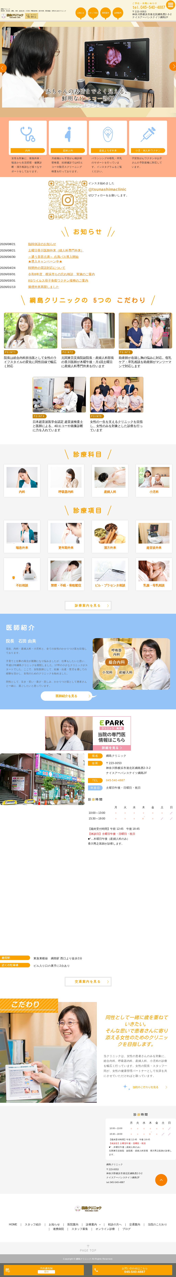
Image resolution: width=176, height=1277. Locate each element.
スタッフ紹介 (33, 1224)
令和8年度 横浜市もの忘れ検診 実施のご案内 (61, 274)
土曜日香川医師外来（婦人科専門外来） (56, 250)
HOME (13, 1224)
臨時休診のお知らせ (42, 244)
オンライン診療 (105, 1228)
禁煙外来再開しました (43, 287)
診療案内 (91, 1224)
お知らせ (54, 1224)
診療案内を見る (88, 605)
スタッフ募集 (80, 1228)
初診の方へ (115, 1224)
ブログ (126, 1228)
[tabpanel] (88, 69)
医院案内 (72, 1224)
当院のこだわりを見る (145, 1087)
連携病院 (58, 1228)
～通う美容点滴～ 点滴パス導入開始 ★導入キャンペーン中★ (53, 259)
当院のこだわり (157, 1224)
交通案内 (134, 1224)
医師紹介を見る (66, 696)
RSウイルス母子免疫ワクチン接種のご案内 (58, 280)
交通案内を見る (88, 981)
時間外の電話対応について (46, 268)
